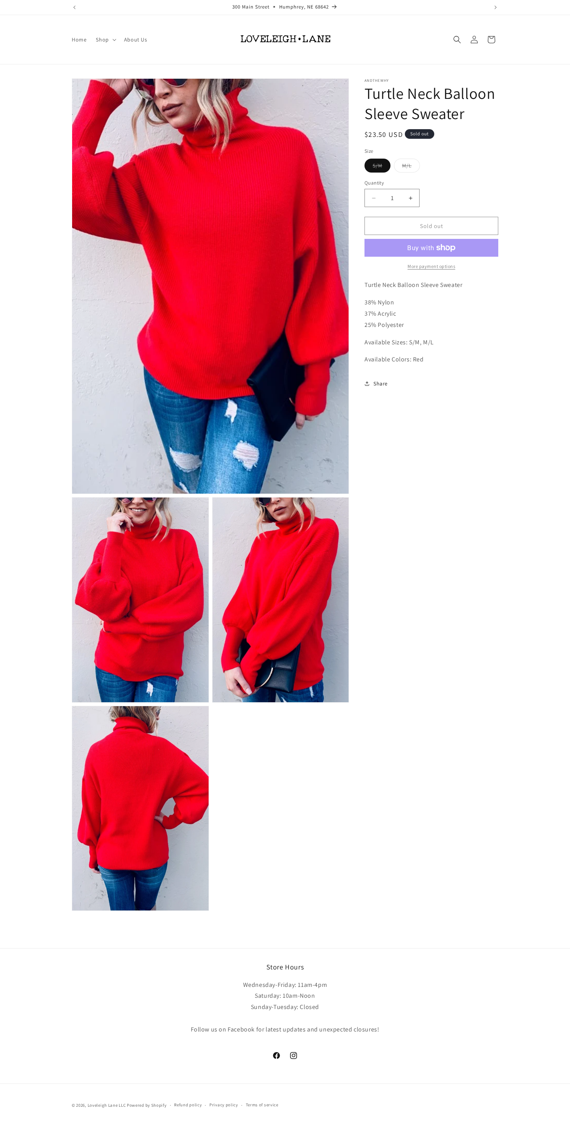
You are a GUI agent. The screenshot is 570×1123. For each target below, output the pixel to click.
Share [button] (380, 383)
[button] (105, 39)
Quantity (374, 183)
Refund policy (188, 1105)
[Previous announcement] (74, 7)
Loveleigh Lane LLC (107, 1105)
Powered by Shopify (147, 1105)
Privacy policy (223, 1105)
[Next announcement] (495, 7)
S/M (381, 167)
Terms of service (262, 1105)
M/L (411, 167)
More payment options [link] (431, 266)
